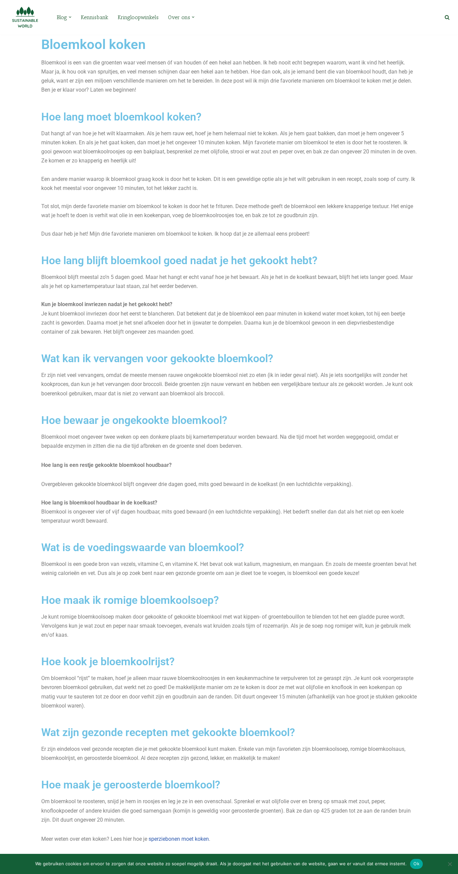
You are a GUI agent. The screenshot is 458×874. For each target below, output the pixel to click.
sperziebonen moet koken (179, 839)
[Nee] (449, 864)
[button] (70, 17)
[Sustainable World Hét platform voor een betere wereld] (25, 17)
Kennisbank (94, 17)
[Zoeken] (447, 17)
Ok (416, 863)
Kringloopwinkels (138, 17)
